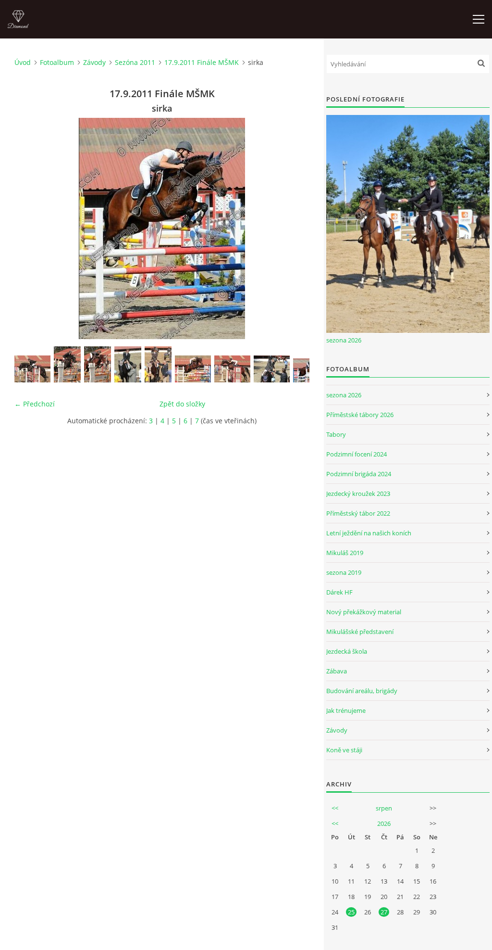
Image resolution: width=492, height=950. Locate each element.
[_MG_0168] (272, 368)
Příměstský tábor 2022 (358, 513)
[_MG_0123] (193, 368)
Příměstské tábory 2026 (360, 414)
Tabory (336, 434)
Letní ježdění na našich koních (368, 533)
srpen (384, 808)
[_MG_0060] (97, 364)
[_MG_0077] (127, 364)
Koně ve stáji (344, 750)
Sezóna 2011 (135, 62)
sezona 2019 (343, 572)
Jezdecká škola (346, 651)
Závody (94, 62)
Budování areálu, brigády (361, 690)
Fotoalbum (57, 62)
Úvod (22, 62)
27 (384, 912)
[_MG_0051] (32, 368)
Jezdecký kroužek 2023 (358, 493)
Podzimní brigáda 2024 (358, 473)
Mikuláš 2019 (344, 552)
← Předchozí (34, 403)
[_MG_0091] (158, 364)
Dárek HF (339, 592)
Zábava (336, 671)
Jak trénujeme (346, 710)
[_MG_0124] (232, 368)
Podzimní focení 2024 (356, 454)
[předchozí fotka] (30, 228)
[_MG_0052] (67, 364)
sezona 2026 (343, 340)
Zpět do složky (182, 403)
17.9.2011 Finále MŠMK (201, 62)
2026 (384, 823)
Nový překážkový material (363, 612)
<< (335, 808)
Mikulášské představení (360, 631)
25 (351, 912)
